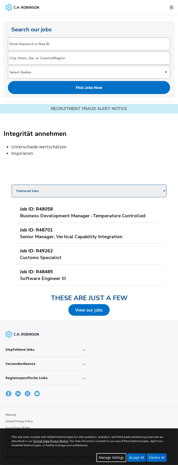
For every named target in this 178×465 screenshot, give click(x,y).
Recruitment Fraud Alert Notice (89, 108)
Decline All (157, 457)
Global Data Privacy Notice (50, 441)
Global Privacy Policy (19, 421)
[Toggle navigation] (171, 7)
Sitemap (11, 415)
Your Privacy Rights (18, 428)
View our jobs (89, 310)
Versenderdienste (20, 363)
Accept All (136, 457)
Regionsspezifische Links (27, 378)
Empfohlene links (20, 349)
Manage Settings (111, 457)
